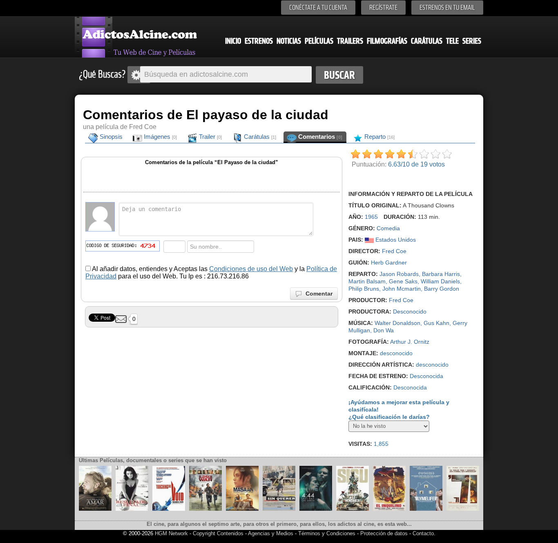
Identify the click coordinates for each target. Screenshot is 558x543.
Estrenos (259, 41)
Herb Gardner (389, 262)
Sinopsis (110, 136)
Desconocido (409, 311)
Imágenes (159, 136)
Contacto (423, 533)
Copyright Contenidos (218, 533)
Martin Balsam (367, 281)
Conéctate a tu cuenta (318, 7)
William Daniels (440, 281)
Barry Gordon (441, 288)
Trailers (350, 41)
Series (471, 41)
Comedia (388, 228)
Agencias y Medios (270, 533)
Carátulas (426, 41)
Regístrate (383, 7)
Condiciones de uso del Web (251, 268)
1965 (371, 217)
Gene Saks (403, 281)
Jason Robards (399, 274)
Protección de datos (384, 533)
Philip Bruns (363, 288)
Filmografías (387, 41)
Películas (319, 41)
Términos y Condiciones (327, 533)
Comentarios (319, 136)
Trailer (209, 136)
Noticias (289, 41)
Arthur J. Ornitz (409, 341)
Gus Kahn (436, 323)
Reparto (379, 136)
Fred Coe (394, 251)
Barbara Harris (441, 274)
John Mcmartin (401, 288)
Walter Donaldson (397, 323)
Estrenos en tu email (447, 7)
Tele (452, 41)
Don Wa (383, 330)
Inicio (233, 41)
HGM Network (171, 533)
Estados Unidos (395, 239)
